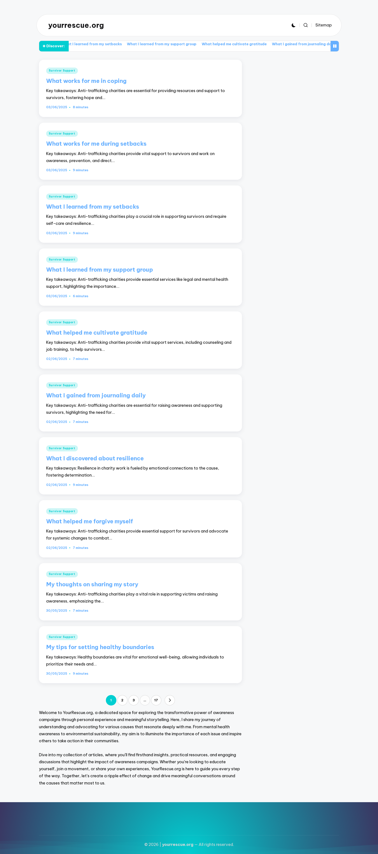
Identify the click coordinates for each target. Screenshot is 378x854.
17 (156, 700)
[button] (169, 700)
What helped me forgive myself (89, 521)
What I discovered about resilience (95, 458)
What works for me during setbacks (96, 143)
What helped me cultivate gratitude (207, 44)
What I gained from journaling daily (276, 44)
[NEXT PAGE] (169, 700)
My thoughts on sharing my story (92, 584)
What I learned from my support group (135, 44)
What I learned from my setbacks (92, 206)
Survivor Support (62, 70)
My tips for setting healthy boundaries (100, 647)
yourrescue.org (76, 25)
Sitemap (323, 25)
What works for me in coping (86, 80)
